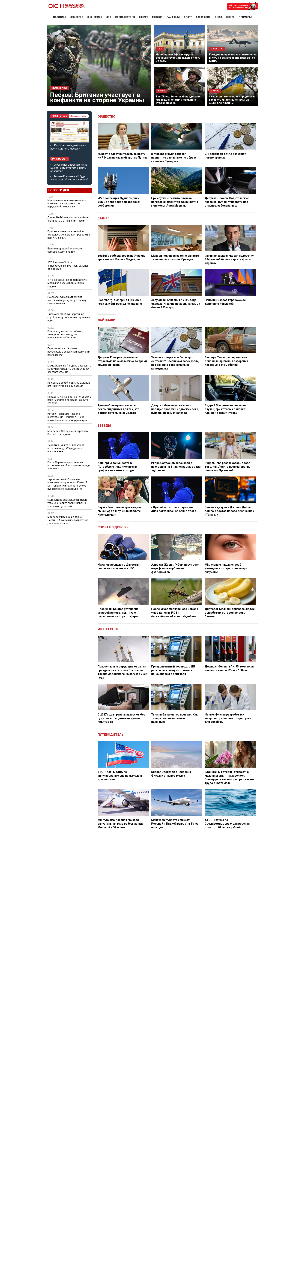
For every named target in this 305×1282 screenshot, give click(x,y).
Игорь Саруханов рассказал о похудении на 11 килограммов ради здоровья (68, 465)
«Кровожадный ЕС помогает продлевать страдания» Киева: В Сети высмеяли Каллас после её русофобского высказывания (67, 484)
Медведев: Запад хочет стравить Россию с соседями (67, 433)
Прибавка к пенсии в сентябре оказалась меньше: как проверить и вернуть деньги (69, 234)
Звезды (104, 425)
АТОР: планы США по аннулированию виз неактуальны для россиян (67, 265)
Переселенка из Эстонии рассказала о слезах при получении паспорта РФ (68, 351)
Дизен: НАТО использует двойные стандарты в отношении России (68, 219)
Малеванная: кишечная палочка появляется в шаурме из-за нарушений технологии (66, 203)
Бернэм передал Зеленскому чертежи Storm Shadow (64, 250)
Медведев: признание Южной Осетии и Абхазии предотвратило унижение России (67, 520)
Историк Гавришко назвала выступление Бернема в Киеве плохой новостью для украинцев (67, 417)
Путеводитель (110, 734)
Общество (107, 116)
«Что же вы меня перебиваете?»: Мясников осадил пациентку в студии (67, 283)
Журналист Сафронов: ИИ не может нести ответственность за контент (68, 167)
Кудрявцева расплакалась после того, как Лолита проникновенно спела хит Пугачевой (67, 503)
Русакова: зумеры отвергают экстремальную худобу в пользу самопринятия (66, 300)
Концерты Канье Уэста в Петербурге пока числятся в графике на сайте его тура (69, 399)
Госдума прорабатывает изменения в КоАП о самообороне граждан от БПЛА (232, 57)
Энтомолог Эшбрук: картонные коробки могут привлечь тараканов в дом (68, 317)
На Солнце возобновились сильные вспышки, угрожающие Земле (68, 384)
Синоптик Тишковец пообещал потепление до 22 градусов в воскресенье (65, 448)
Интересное (108, 629)
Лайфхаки (107, 320)
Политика (59, 88)
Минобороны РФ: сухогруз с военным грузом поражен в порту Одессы (178, 57)
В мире (103, 218)
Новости (62, 158)
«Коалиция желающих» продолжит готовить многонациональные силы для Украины (232, 100)
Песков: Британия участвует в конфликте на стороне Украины (97, 97)
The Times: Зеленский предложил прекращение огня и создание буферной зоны (178, 100)
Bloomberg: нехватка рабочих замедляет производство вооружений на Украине (65, 334)
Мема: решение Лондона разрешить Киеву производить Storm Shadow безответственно (69, 368)
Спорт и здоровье (113, 527)
